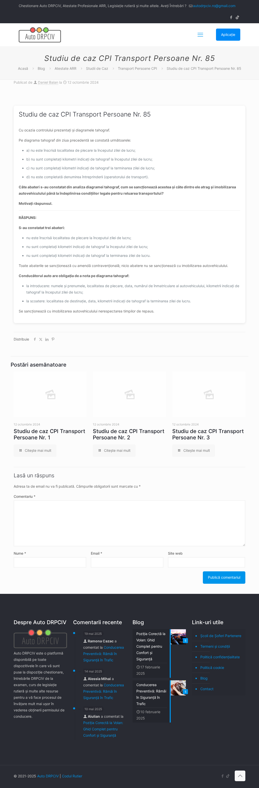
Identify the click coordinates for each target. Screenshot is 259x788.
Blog (41, 68)
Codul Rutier (72, 776)
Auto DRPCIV (48, 776)
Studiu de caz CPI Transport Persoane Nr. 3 (208, 434)
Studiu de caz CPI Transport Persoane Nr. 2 (128, 434)
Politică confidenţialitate (220, 657)
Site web (175, 553)
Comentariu (24, 496)
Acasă (23, 68)
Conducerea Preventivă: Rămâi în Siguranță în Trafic (103, 653)
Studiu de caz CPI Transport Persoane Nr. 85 (204, 68)
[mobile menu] (200, 34)
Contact (206, 689)
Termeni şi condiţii (215, 646)
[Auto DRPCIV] (40, 34)
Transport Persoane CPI (137, 68)
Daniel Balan (48, 82)
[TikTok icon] (237, 17)
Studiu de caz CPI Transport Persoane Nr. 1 (49, 434)
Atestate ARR (65, 68)
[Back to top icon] (240, 776)
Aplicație (228, 34)
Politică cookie (212, 667)
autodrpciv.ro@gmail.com (214, 6)
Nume (20, 553)
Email (96, 553)
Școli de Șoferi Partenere (220, 636)
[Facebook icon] (231, 17)
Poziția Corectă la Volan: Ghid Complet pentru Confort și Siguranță (103, 729)
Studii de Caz (97, 68)
